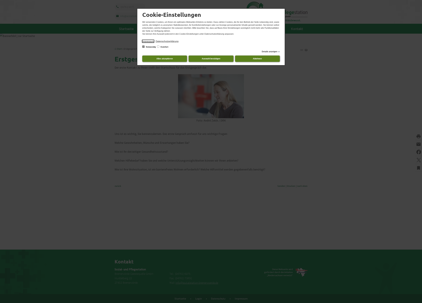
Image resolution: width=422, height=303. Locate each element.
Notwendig (150, 47)
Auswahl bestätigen (211, 59)
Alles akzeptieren (164, 59)
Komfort (164, 47)
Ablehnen (257, 59)
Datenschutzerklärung (167, 41)
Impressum (148, 41)
